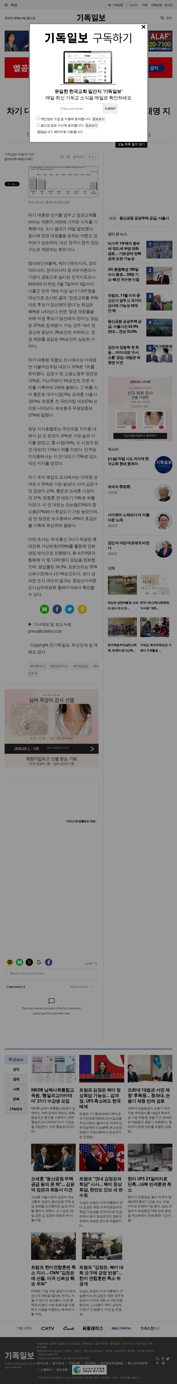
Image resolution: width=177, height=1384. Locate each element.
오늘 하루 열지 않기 (131, 144)
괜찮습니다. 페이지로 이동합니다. (60, 131)
